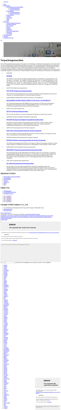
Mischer (8, 27)
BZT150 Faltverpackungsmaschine (17, 111)
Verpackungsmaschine (15, 9)
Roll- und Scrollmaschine (12, 31)
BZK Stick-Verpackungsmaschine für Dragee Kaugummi (24, 130)
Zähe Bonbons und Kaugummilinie (15, 7)
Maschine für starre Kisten (7, 215)
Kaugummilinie (10, 11)
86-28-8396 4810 (8, 210)
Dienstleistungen (7, 35)
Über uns (6, 36)
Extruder (9, 28)
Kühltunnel (9, 29)
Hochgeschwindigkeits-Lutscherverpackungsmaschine (30, 217)
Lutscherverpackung (11, 24)
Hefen (8, 19)
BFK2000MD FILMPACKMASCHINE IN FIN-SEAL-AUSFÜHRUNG (29, 100)
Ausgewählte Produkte (30, 214)
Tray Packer (9, 33)
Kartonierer (9, 32)
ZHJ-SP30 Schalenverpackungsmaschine (19, 91)
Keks (8, 20)
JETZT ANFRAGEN (6, 213)
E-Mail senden (4, 219)
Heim (5, 4)
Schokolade (9, 17)
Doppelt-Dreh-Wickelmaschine (21, 215)
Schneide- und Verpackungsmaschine (37, 215)
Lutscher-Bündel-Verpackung (13, 23)
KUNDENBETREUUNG (10, 192)
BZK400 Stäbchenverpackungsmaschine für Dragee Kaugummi (26, 140)
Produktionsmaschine (15, 8)
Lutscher (9, 16)
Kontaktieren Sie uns (8, 37)
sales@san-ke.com (8, 209)
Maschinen (6, 21)
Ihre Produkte (7, 5)
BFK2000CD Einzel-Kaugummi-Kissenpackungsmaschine (24, 150)
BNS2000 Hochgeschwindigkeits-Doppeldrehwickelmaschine (25, 119)
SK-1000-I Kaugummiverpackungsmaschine (20, 163)
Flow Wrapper (10, 25)
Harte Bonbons (10, 15)
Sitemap (38, 214)
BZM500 (9, 76)
